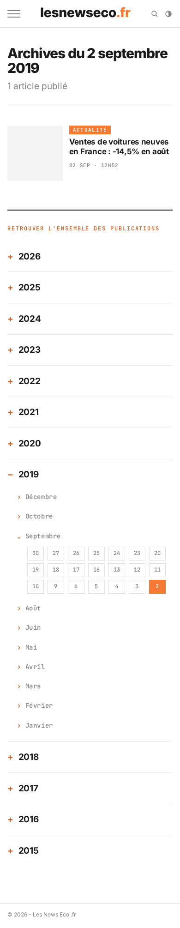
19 (35, 569)
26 (76, 553)
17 (76, 569)
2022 (29, 381)
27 (56, 553)
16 (96, 569)
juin (33, 627)
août (33, 608)
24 (117, 553)
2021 (28, 412)
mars (33, 686)
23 (137, 553)
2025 (29, 287)
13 (117, 569)
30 (35, 553)
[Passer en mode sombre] (168, 14)
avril (35, 667)
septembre (43, 536)
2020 (29, 443)
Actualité (90, 130)
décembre (41, 497)
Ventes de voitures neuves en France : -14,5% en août (119, 146)
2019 (28, 474)
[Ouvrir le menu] (13, 13)
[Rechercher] (154, 14)
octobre (39, 516)
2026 (29, 256)
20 (157, 553)
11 (157, 569)
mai (31, 647)
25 (96, 553)
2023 (29, 349)
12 (137, 569)
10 (35, 586)
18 (56, 569)
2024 (29, 318)
